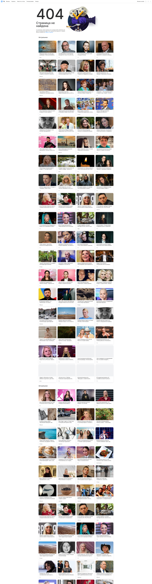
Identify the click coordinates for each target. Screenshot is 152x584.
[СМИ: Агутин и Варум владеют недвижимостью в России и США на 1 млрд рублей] (66, 126)
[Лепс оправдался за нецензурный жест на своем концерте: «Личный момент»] (104, 354)
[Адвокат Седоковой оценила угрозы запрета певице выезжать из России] (85, 202)
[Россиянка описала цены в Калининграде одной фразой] (47, 316)
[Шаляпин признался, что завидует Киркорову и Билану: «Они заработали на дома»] (104, 69)
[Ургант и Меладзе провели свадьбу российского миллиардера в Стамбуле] (104, 107)
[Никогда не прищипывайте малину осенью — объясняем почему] (104, 493)
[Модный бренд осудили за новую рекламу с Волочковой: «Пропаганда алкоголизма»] (85, 316)
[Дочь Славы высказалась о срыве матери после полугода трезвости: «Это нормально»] (66, 221)
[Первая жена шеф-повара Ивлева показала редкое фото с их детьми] (66, 69)
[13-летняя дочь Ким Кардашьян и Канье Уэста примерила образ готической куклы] (47, 221)
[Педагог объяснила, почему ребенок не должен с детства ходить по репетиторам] (47, 373)
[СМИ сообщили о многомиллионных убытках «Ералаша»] (47, 430)
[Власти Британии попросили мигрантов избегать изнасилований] (66, 145)
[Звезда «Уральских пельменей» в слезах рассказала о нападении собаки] (104, 126)
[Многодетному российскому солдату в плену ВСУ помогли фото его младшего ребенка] (47, 69)
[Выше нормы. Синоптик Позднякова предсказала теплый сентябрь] (85, 107)
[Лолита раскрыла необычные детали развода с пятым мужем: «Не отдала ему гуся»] (85, 354)
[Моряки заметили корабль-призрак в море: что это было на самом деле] (66, 316)
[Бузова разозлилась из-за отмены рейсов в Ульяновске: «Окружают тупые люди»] (104, 335)
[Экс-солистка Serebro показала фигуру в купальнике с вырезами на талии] (47, 411)
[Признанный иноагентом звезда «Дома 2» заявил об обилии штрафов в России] (104, 145)
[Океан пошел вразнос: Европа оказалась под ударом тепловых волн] (47, 512)
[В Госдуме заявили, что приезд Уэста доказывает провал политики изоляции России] (85, 183)
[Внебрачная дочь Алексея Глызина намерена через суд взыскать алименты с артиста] (104, 512)
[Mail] (2, 1)
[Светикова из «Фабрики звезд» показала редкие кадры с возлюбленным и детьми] (104, 183)
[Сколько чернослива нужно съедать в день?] (66, 569)
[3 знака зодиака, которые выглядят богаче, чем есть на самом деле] (85, 221)
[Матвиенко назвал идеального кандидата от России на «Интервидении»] (66, 259)
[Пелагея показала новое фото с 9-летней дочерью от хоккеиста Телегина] (85, 493)
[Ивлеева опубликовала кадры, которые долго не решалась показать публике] (66, 202)
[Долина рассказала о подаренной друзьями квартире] (104, 297)
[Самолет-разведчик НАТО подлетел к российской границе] (47, 569)
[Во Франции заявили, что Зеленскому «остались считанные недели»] (47, 297)
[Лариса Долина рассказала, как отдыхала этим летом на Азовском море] (66, 392)
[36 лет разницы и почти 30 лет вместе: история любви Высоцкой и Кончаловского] (85, 335)
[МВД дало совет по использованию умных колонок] (104, 411)
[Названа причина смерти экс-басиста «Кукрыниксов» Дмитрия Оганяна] (104, 316)
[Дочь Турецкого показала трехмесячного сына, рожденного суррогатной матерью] (47, 550)
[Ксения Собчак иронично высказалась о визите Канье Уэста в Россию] (85, 449)
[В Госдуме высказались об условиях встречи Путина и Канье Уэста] (104, 373)
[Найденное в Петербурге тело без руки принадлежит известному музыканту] (47, 126)
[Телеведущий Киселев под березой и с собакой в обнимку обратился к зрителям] (104, 50)
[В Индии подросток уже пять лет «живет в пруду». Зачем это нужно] (66, 164)
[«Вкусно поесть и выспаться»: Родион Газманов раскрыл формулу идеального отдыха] (66, 278)
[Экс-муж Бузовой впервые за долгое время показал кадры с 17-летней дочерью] (85, 550)
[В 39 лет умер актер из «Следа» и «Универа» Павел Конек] (47, 183)
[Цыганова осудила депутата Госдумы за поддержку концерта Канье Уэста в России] (85, 69)
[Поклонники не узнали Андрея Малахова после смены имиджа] (104, 240)
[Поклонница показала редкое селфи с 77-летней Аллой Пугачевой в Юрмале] (47, 164)
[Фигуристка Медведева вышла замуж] (47, 449)
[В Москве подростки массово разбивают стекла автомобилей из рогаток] (47, 50)
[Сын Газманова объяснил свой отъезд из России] (85, 50)
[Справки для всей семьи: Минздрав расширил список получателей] (85, 569)
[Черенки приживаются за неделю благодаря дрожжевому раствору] (47, 259)
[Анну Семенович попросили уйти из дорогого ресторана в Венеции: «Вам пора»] (47, 107)
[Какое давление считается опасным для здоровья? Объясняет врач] (66, 512)
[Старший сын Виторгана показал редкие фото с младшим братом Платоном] (104, 569)
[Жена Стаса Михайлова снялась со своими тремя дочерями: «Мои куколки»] (85, 512)
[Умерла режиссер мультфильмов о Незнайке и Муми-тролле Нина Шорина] (66, 107)
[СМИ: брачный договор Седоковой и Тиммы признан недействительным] (85, 278)
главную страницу (49, 32)
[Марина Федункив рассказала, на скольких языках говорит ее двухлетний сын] (85, 88)
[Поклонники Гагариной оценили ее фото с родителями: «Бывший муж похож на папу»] (104, 278)
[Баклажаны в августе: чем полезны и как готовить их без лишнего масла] (104, 531)
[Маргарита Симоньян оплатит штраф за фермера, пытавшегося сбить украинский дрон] (66, 240)
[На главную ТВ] (4, 1)
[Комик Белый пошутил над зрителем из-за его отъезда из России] (104, 449)
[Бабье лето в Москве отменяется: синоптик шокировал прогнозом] (104, 550)
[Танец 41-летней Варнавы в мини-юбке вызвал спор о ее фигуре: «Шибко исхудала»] (47, 335)
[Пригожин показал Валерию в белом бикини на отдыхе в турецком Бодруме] (66, 550)
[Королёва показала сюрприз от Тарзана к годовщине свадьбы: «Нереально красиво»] (104, 164)
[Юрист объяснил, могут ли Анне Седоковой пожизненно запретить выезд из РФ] (85, 145)
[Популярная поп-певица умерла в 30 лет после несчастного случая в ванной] (85, 164)
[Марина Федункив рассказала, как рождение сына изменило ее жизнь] (85, 259)
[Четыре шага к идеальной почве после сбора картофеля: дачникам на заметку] (85, 297)
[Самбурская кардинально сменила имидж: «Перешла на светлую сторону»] (47, 278)
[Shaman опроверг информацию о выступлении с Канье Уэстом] (104, 392)
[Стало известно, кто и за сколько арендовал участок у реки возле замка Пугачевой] (66, 183)
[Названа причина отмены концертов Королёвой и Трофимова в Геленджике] (66, 474)
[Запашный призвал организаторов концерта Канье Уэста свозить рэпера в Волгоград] (85, 411)
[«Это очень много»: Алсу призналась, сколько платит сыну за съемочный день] (47, 145)
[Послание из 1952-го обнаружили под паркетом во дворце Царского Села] (47, 88)
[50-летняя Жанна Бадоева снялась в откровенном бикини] (85, 126)
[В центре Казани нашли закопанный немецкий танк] (47, 493)
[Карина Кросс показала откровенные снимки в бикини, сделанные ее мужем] (66, 354)
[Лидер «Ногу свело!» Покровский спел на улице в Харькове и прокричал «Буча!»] (104, 259)
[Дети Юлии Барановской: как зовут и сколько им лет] (85, 531)
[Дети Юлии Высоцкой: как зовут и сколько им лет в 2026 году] (47, 474)
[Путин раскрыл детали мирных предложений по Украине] (85, 430)
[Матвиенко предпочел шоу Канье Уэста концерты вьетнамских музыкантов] (66, 430)
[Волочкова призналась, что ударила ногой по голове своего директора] (104, 474)
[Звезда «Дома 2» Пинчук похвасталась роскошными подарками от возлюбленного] (85, 392)
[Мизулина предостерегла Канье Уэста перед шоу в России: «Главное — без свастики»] (66, 411)
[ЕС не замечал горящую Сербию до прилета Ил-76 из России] (104, 202)
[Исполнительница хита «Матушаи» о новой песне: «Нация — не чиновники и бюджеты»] (85, 373)
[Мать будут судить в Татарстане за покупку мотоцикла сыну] (66, 493)
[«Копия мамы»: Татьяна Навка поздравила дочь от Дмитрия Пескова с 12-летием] (104, 221)
